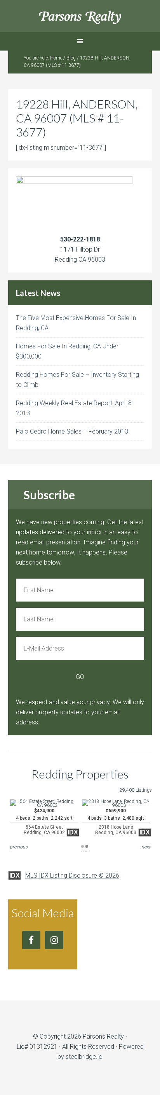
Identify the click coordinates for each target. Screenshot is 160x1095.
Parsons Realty (80, 15)
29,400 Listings (136, 790)
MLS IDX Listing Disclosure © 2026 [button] (72, 875)
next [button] (145, 847)
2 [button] (86, 846)
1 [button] (82, 846)
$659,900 (115, 822)
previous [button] (19, 847)
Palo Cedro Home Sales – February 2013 (72, 431)
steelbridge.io (84, 1056)
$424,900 (44, 822)
